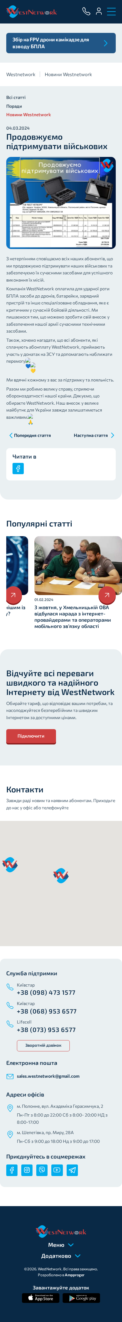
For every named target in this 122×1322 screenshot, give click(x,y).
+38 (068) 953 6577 (47, 1011)
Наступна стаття (91, 435)
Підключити (31, 736)
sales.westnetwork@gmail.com (48, 1076)
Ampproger (74, 1275)
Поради (14, 106)
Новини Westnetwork (68, 74)
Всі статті (16, 97)
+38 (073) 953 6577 (46, 1029)
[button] (61, 875)
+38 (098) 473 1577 (46, 992)
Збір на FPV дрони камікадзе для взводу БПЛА (51, 42)
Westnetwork (20, 74)
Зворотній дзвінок (43, 1045)
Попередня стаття (32, 435)
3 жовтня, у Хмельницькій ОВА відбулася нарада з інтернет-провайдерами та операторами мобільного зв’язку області (72, 616)
